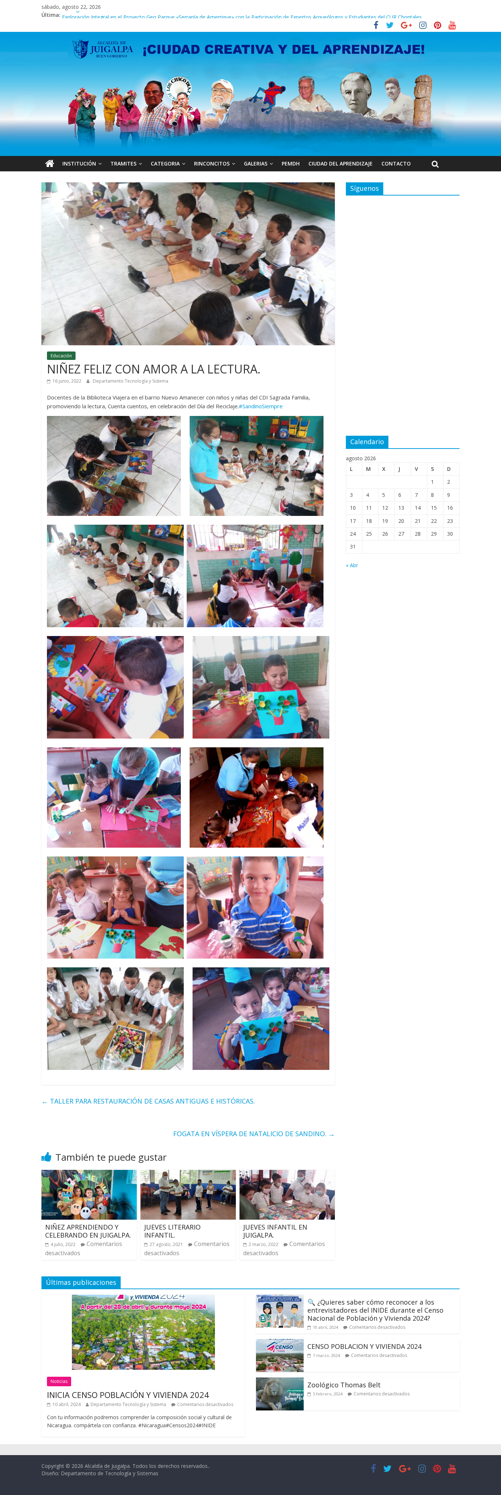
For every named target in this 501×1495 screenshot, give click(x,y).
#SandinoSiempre (261, 406)
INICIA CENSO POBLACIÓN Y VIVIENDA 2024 (128, 1394)
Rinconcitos (212, 163)
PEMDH (291, 163)
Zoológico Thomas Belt (90, 14)
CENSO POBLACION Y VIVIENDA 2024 (364, 1346)
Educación (61, 356)
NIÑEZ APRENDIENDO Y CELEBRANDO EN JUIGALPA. (88, 1231)
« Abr (352, 565)
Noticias (59, 1381)
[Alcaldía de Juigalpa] (49, 163)
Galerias (255, 163)
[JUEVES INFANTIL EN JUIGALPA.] (287, 1174)
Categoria (165, 163)
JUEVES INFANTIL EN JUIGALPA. (275, 1231)
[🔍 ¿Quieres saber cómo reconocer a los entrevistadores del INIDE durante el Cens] (280, 1299)
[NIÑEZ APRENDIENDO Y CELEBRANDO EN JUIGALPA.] (89, 1174)
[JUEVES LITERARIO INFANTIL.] (188, 1174)
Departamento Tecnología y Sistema (130, 381)
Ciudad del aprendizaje (340, 163)
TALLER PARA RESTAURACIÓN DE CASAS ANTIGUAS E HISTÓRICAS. (148, 1101)
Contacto (396, 163)
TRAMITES (123, 163)
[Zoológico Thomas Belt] (280, 1382)
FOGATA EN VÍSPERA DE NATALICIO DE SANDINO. (254, 1133)
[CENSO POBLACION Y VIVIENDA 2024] (280, 1343)
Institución (79, 163)
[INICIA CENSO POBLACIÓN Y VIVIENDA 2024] (143, 1299)
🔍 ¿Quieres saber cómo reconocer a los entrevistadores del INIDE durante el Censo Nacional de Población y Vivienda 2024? (375, 1310)
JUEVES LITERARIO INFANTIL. (172, 1231)
